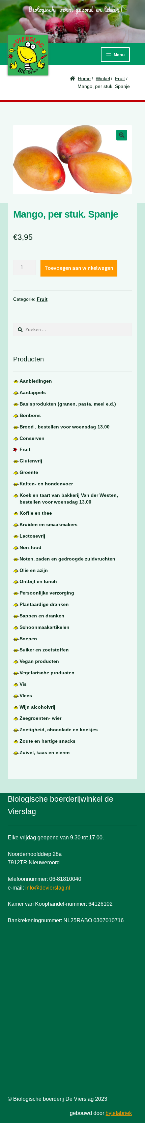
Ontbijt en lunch (38, 581)
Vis (23, 684)
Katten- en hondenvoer (46, 483)
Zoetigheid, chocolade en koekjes (59, 729)
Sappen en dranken (42, 615)
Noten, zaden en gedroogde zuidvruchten (67, 559)
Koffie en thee (36, 513)
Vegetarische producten (47, 672)
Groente (29, 472)
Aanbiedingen (36, 381)
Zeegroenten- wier (40, 718)
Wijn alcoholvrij (37, 707)
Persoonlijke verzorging (47, 593)
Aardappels (33, 392)
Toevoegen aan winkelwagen (79, 267)
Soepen (28, 638)
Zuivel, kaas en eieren (45, 752)
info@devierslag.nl (47, 888)
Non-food (30, 547)
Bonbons (30, 415)
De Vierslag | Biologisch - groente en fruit (28, 55)
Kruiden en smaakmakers (49, 524)
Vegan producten (39, 661)
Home (84, 78)
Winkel (103, 78)
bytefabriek (119, 1113)
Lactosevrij (32, 536)
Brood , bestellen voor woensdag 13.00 (65, 426)
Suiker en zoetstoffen (44, 649)
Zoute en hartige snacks (48, 741)
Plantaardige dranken (44, 604)
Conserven (32, 438)
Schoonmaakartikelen (44, 627)
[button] (121, 135)
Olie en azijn (34, 570)
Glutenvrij (31, 460)
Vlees (26, 695)
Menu (119, 55)
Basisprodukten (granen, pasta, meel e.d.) (68, 404)
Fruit (120, 78)
